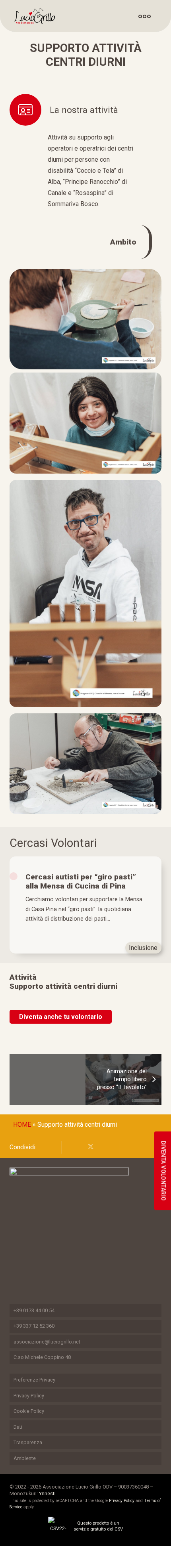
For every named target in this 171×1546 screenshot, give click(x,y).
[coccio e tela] (85, 423)
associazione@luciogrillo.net (47, 1342)
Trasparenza (28, 1442)
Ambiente (25, 1458)
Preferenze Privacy (34, 1380)
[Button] (145, 16)
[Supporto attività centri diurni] (85, 274)
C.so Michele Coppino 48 (42, 1357)
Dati (18, 1427)
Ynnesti (47, 1493)
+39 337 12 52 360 (34, 1326)
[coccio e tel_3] (85, 763)
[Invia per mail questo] (52, 1147)
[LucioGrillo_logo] (34, 16)
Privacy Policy (29, 1396)
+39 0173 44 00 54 (34, 1310)
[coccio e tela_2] (85, 593)
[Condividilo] (71, 1147)
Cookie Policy (29, 1411)
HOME (22, 1124)
